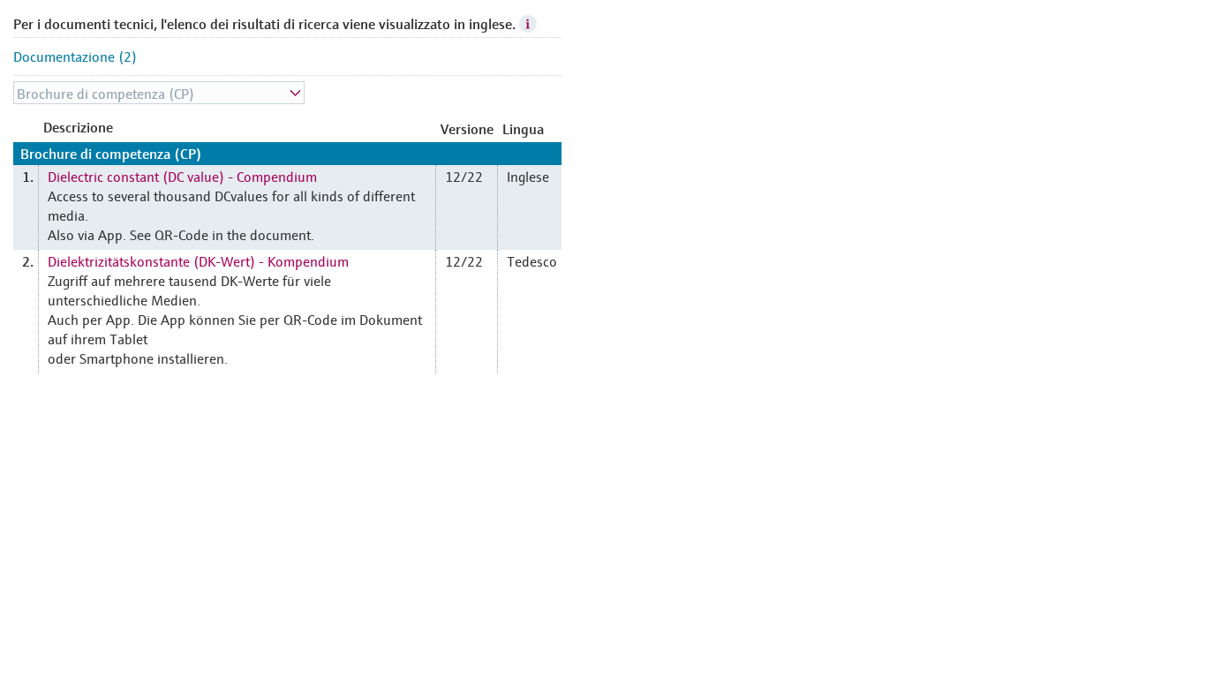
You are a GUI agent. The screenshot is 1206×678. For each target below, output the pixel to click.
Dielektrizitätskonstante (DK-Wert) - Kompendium (198, 260)
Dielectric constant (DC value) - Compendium (182, 175)
